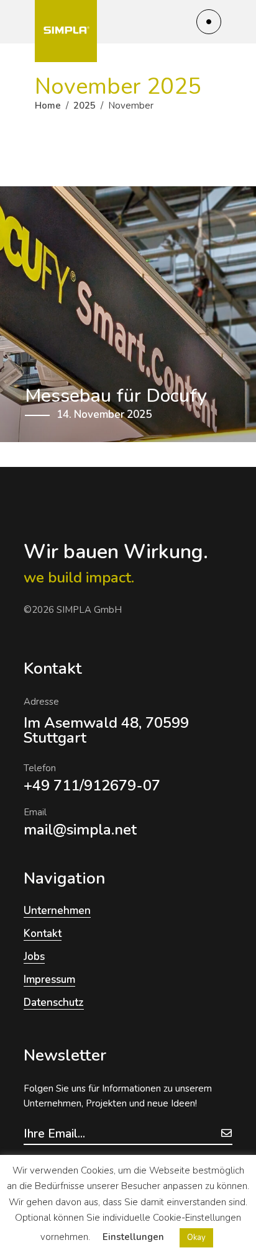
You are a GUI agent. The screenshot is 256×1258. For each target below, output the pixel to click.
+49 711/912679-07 (92, 785)
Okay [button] (196, 1237)
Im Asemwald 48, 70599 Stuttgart (106, 730)
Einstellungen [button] (133, 1237)
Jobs (34, 956)
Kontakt (43, 933)
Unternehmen (57, 910)
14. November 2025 (104, 414)
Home (48, 105)
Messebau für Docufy (116, 396)
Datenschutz (54, 1002)
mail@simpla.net (80, 829)
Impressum (49, 979)
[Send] (226, 1133)
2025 (84, 105)
